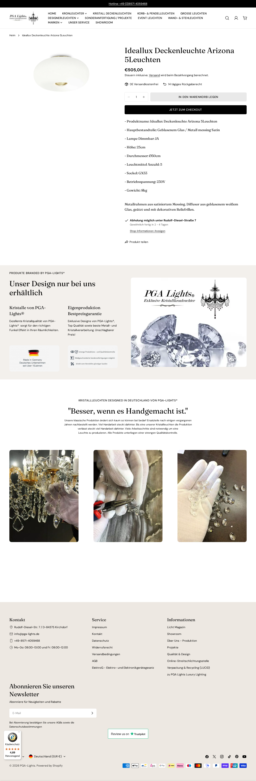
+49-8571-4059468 (27, 641)
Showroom (174, 634)
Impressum (99, 627)
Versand (154, 75)
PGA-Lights (27, 765)
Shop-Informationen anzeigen (147, 231)
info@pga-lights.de (26, 634)
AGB (94, 661)
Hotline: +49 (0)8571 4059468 (128, 4)
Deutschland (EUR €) (48, 756)
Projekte (172, 647)
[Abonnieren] (92, 713)
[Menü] (19, 733)
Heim (12, 35)
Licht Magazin (176, 627)
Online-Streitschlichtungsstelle (188, 661)
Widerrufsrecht (102, 647)
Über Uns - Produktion (182, 641)
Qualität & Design (178, 654)
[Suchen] (227, 18)
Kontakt (97, 634)
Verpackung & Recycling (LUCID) (188, 668)
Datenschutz (100, 641)
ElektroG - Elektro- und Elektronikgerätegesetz (123, 668)
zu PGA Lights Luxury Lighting (186, 674)
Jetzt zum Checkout (185, 110)
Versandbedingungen (106, 654)
